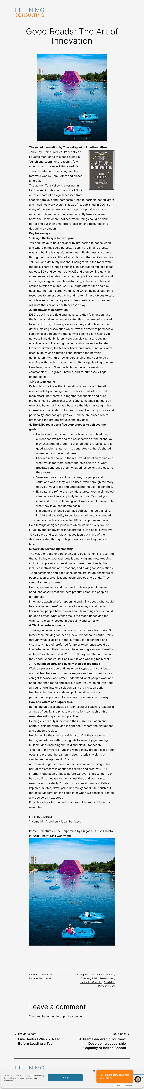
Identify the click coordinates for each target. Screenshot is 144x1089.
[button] (72, 892)
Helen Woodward (41, 978)
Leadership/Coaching (91, 982)
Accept (65, 1077)
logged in (52, 1016)
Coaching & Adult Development (97, 978)
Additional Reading (104, 974)
